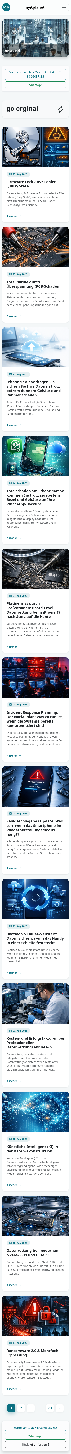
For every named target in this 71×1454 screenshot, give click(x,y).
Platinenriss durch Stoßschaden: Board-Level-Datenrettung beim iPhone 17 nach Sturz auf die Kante (33, 610)
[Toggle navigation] (64, 7)
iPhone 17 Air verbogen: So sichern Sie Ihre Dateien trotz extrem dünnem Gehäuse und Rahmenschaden (34, 388)
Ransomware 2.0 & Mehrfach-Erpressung (33, 1353)
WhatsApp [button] (35, 1436)
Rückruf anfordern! (35, 1444)
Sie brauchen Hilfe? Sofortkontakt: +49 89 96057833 (35, 74)
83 (50, 1408)
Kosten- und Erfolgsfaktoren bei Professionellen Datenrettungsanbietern (35, 1043)
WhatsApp (35, 85)
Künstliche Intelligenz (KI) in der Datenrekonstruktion (32, 1149)
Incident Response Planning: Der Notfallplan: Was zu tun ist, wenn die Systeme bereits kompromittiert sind (35, 719)
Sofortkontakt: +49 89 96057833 (35, 1428)
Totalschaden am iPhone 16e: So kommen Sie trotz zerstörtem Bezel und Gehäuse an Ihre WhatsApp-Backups (35, 497)
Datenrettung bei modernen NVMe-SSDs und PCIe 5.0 (32, 1252)
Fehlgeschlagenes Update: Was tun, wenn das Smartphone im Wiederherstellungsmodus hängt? (35, 828)
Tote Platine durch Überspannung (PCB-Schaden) (34, 284)
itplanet (34, 7)
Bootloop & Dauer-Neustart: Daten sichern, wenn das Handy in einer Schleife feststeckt (35, 938)
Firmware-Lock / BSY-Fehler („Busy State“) (31, 184)
